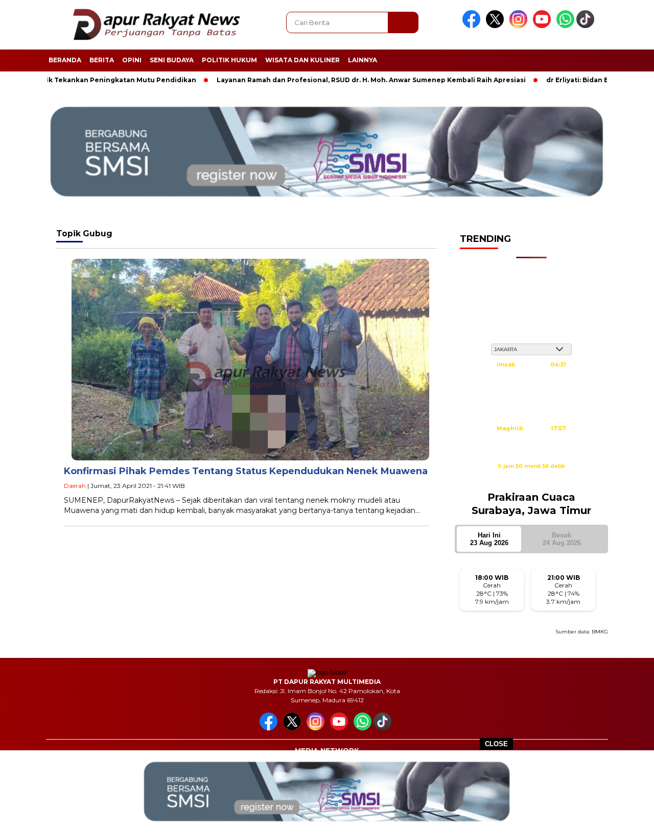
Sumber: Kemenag (531, 477)
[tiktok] (587, 26)
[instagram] (520, 26)
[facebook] (473, 26)
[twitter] (496, 26)
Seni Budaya (172, 60)
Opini (132, 60)
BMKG (600, 631)
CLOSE (496, 744)
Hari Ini (489, 539)
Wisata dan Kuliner (302, 60)
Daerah (75, 485)
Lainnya (362, 60)
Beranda (65, 60)
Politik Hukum (229, 60)
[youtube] (543, 26)
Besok (562, 539)
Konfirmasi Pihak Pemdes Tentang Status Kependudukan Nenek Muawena (246, 471)
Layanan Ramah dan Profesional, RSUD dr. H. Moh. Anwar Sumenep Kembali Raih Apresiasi (344, 80)
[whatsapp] (565, 26)
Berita (101, 60)
